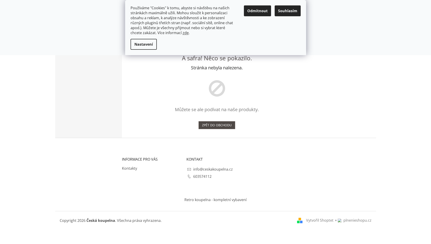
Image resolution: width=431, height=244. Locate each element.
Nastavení (143, 44)
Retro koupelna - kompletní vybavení (215, 199)
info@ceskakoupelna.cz (213, 169)
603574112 (202, 176)
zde (186, 32)
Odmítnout (257, 10)
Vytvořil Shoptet (319, 220)
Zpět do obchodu (217, 125)
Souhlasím (287, 10)
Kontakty (129, 168)
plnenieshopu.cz (357, 220)
